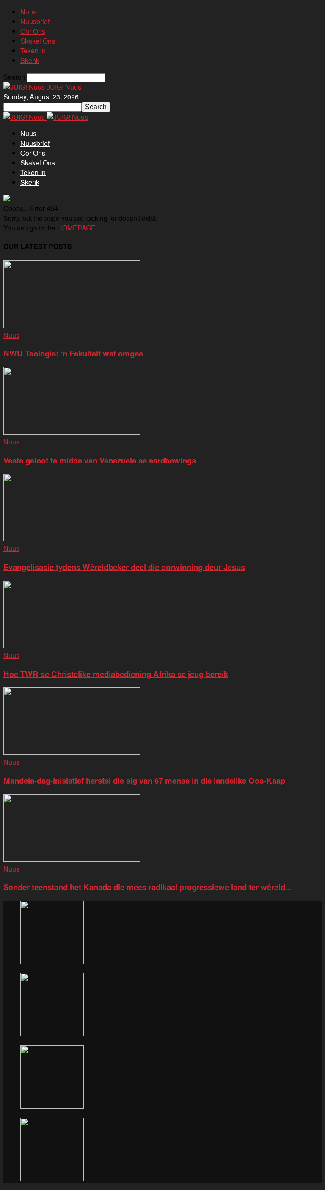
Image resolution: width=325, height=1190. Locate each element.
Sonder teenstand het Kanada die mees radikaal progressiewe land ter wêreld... (147, 887)
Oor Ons (32, 31)
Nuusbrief (35, 21)
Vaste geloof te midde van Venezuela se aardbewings (99, 460)
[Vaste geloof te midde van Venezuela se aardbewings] (71, 432)
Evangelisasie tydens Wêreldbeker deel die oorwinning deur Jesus (124, 567)
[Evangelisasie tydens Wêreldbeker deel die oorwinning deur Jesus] (71, 538)
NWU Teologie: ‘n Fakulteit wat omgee (73, 353)
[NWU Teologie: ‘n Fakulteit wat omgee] (71, 325)
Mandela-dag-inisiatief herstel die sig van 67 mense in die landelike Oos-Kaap (144, 780)
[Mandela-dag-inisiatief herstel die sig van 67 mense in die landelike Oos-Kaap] (71, 752)
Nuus (28, 11)
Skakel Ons (37, 41)
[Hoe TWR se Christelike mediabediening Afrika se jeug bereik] (71, 645)
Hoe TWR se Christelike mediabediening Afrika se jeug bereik (115, 674)
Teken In (33, 50)
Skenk (29, 60)
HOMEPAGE (76, 228)
